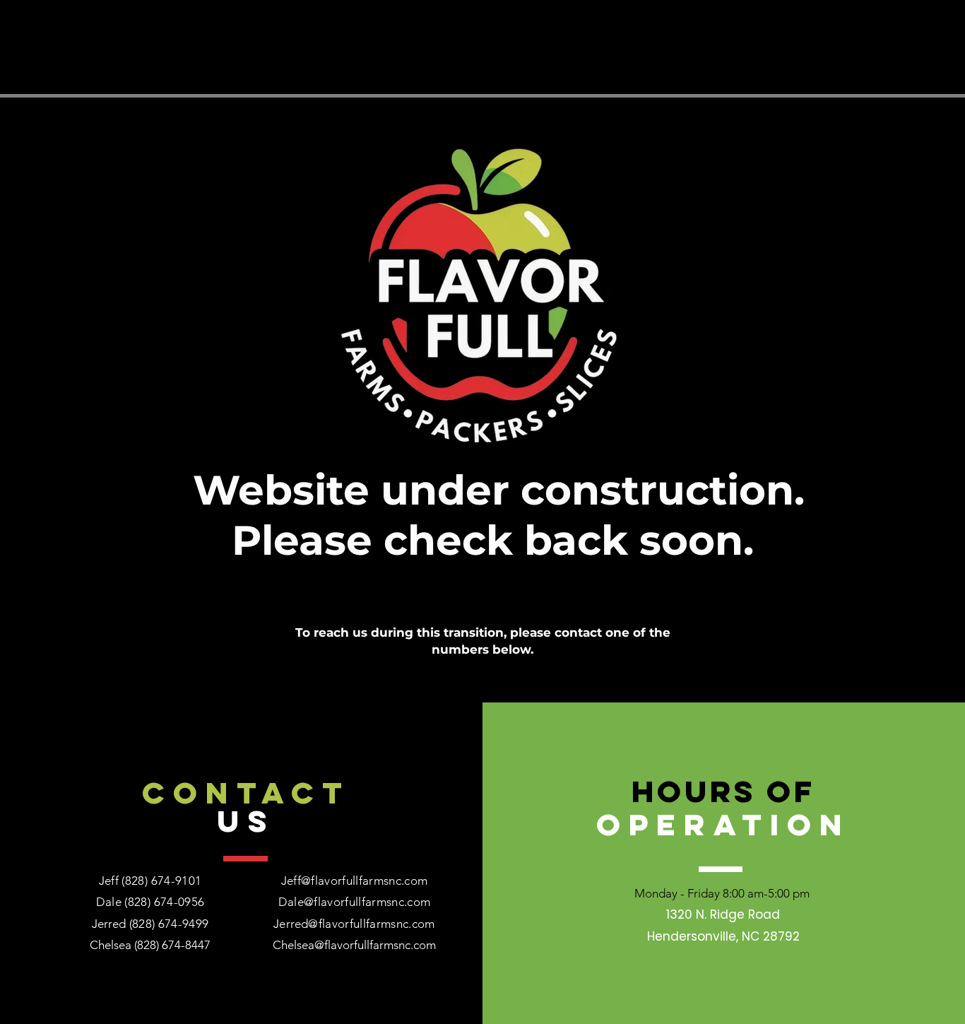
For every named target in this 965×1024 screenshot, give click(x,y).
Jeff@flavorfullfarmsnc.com (354, 880)
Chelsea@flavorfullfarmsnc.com (354, 945)
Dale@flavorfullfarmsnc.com (354, 902)
